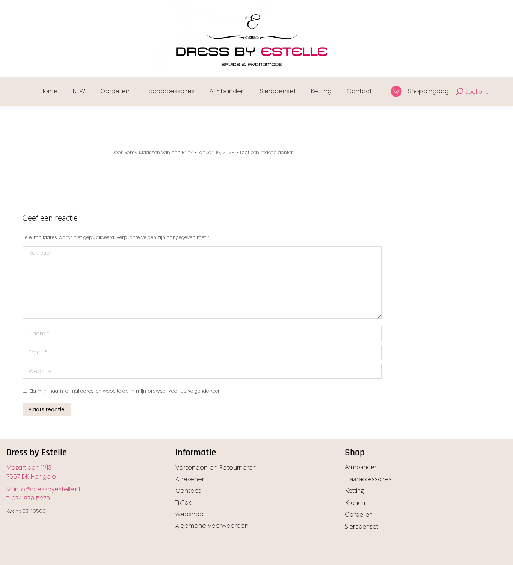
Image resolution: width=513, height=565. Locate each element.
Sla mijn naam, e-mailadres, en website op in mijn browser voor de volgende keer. (124, 390)
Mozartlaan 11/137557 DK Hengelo (31, 472)
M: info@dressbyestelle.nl (43, 489)
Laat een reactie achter (266, 152)
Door (152, 152)
